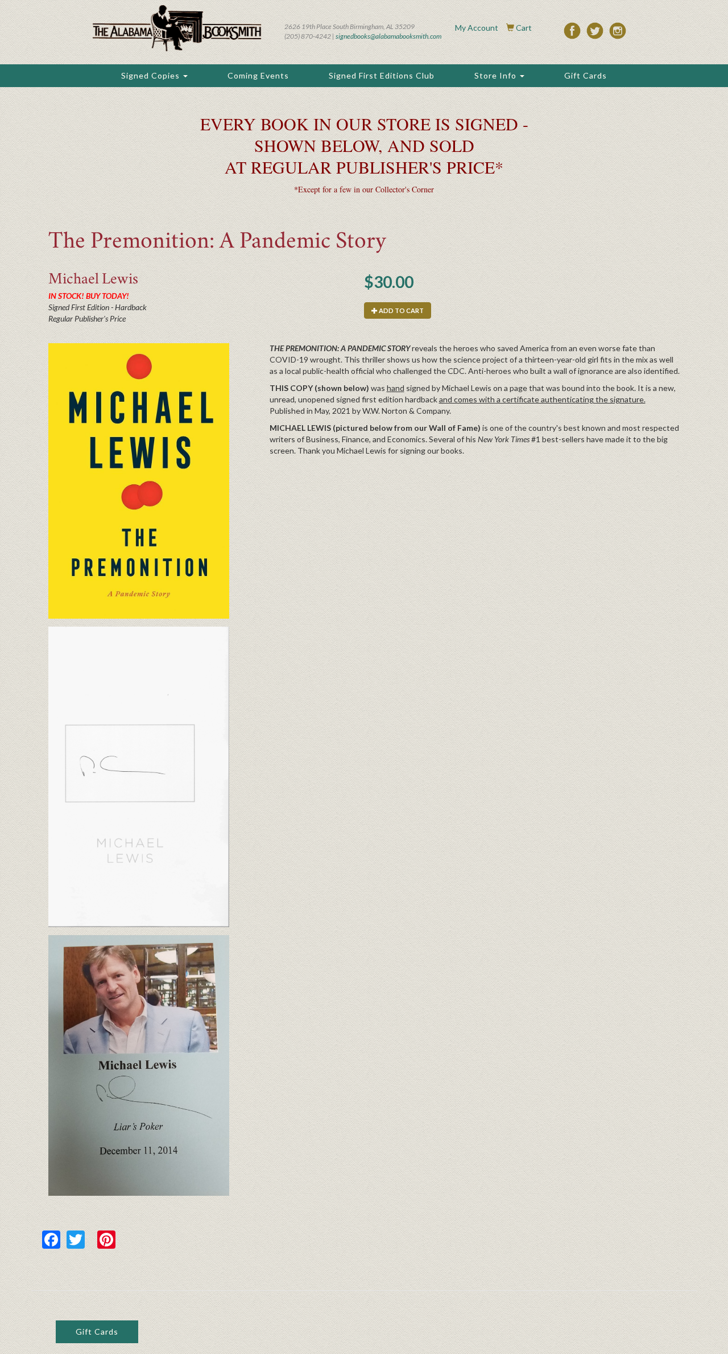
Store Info (496, 75)
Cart (524, 27)
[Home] (177, 28)
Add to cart (401, 310)
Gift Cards (585, 75)
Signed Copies (151, 75)
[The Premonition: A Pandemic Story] (138, 480)
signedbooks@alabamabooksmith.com (388, 36)
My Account (476, 27)
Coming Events (258, 75)
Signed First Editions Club (382, 75)
